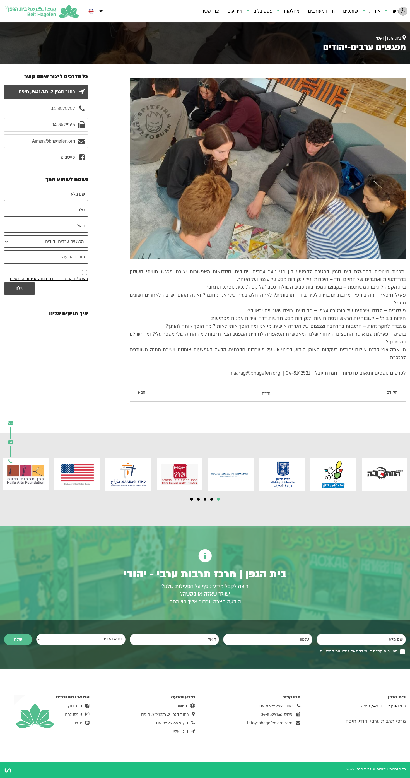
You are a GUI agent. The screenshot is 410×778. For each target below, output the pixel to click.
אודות (374, 11)
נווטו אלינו (179, 731)
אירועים (234, 11)
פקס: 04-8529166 (276, 714)
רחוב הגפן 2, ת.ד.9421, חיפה (165, 714)
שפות (99, 11)
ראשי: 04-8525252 (276, 706)
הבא (141, 392)
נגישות (181, 706)
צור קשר (210, 11)
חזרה (266, 393)
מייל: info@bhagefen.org (269, 723)
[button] (218, 499)
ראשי (397, 11)
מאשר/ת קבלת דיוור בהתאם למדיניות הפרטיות (49, 278)
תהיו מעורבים (321, 11)
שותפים (350, 11)
